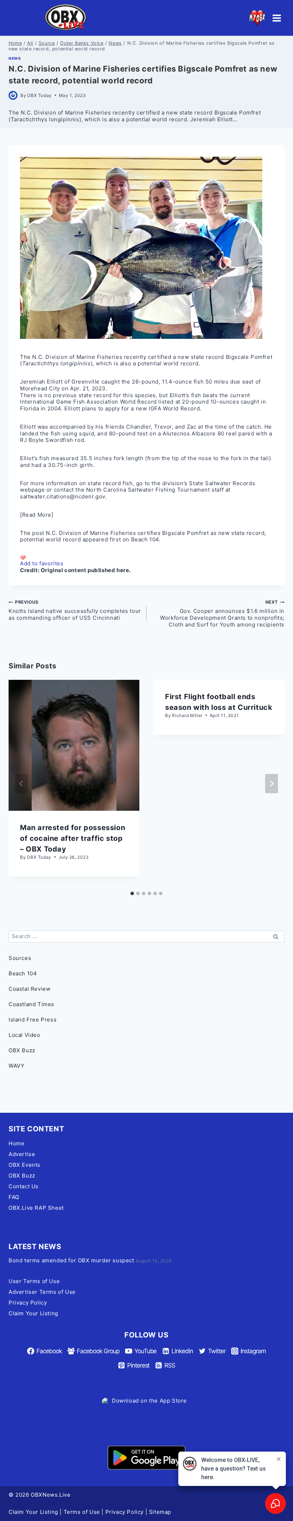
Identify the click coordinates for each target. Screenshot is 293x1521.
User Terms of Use (34, 1281)
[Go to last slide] (21, 783)
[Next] (271, 783)
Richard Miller (187, 715)
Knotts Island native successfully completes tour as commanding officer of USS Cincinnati (75, 610)
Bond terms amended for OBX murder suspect (71, 1260)
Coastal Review (29, 988)
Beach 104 (145, 539)
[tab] (132, 893)
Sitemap (160, 1511)
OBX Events (24, 1164)
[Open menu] (276, 18)
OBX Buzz (22, 1050)
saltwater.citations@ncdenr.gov (62, 496)
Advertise (22, 1154)
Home (16, 1143)
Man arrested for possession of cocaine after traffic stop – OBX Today (72, 838)
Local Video (24, 1035)
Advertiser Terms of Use (42, 1291)
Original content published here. (86, 570)
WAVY (16, 1065)
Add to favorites (42, 563)
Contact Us (24, 1186)
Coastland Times (31, 1004)
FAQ (14, 1197)
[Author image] (13, 95)
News (15, 58)
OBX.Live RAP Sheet (36, 1207)
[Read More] (37, 514)
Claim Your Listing (33, 1313)
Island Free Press (32, 1019)
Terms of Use (82, 1511)
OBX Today (39, 95)
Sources (20, 958)
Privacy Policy (28, 1302)
